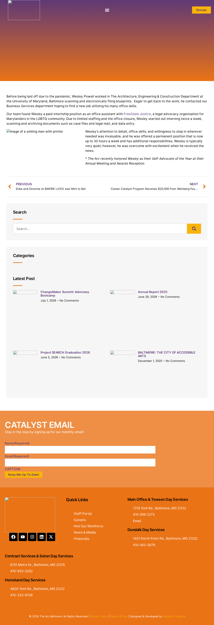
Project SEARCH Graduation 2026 (65, 352)
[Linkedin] (41, 537)
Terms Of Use (119, 616)
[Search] (194, 229)
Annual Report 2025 (152, 292)
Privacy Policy (99, 616)
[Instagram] (32, 537)
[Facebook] (13, 537)
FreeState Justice (137, 114)
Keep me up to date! (23, 474)
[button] (107, 10)
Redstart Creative (174, 616)
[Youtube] (23, 537)
